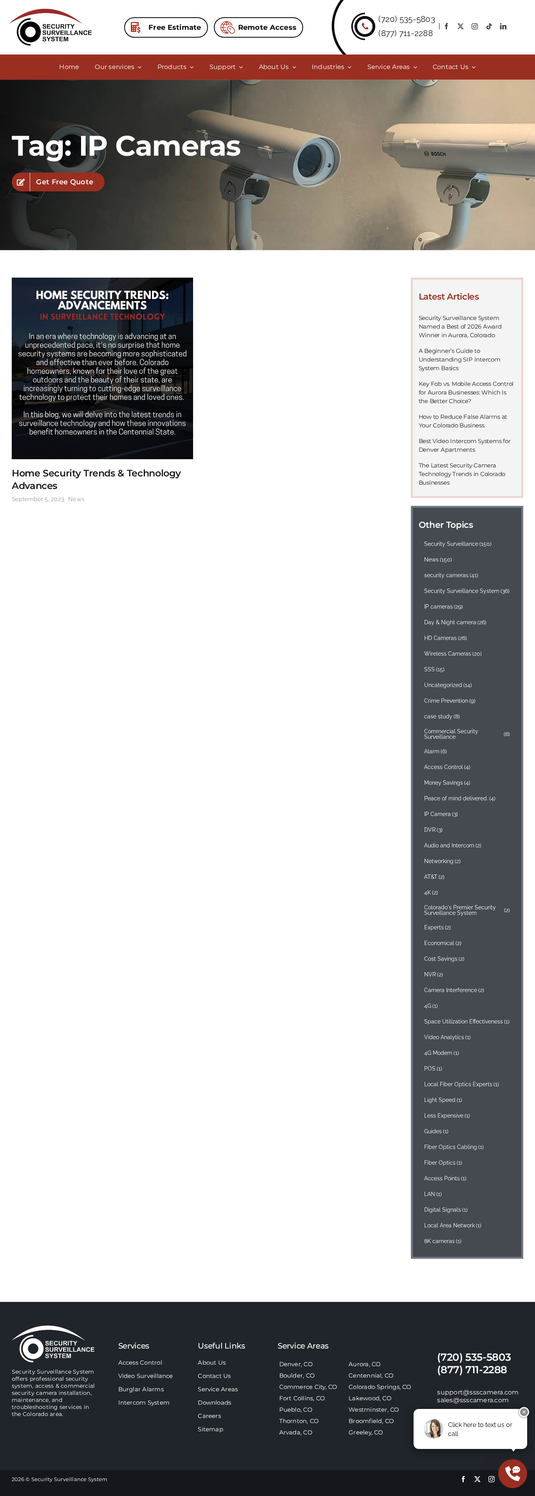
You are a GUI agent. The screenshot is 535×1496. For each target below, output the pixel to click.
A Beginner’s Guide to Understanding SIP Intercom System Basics (460, 359)
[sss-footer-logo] (53, 1328)
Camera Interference (454, 990)
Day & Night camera (455, 622)
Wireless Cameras (453, 654)
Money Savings (447, 783)
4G (431, 1006)
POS (433, 1068)
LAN (433, 1194)
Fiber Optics (443, 1163)
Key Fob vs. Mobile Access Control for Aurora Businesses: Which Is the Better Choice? (466, 392)
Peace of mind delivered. (460, 798)
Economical (443, 943)
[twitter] (460, 26)
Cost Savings (444, 959)
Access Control (447, 767)
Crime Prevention (450, 701)
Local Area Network (453, 1225)
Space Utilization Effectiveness (467, 1021)
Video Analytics (447, 1037)
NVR (433, 974)
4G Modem (441, 1053)
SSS (434, 669)
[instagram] (475, 26)
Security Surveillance (458, 544)
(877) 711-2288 (405, 33)
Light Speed (443, 1100)
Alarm (435, 751)
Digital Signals (446, 1210)
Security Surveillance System (467, 591)
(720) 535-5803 (406, 19)
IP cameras (443, 606)
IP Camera (441, 814)
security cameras (451, 575)
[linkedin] (503, 26)
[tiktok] (489, 26)
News (76, 499)
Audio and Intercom (453, 845)
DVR (433, 830)
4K (431, 892)
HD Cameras (445, 638)
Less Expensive (447, 1115)
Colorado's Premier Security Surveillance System (467, 910)
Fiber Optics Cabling (454, 1147)
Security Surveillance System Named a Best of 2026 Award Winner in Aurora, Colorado (460, 326)
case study (442, 716)
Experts (437, 927)
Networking (442, 861)
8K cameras (443, 1241)
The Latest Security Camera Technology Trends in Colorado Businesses (462, 474)
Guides (436, 1131)
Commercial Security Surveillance (467, 734)
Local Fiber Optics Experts (461, 1084)
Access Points (445, 1178)
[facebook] (446, 26)
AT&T (434, 877)
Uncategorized (448, 685)
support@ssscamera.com (478, 1392)
